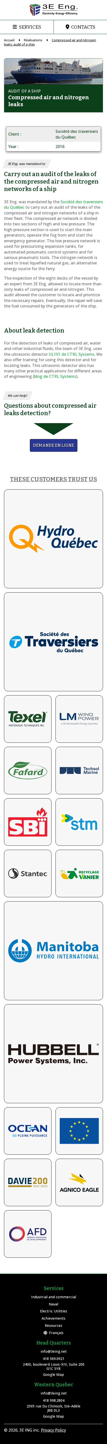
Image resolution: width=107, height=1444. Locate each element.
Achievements (53, 1318)
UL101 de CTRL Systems (71, 354)
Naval (53, 1304)
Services (30, 27)
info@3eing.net (54, 1351)
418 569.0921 (53, 1358)
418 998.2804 (53, 1400)
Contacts (83, 27)
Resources (53, 1325)
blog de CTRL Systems (55, 376)
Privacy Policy (53, 1430)
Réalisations (33, 40)
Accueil (9, 40)
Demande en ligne (53, 445)
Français (56, 1332)
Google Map (53, 1374)
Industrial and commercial (53, 1297)
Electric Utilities (53, 1311)
